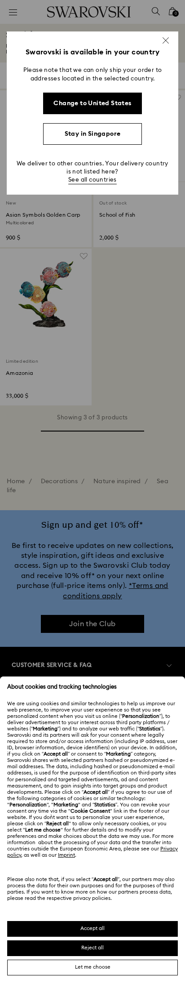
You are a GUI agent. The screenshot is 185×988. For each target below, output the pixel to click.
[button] (166, 40)
